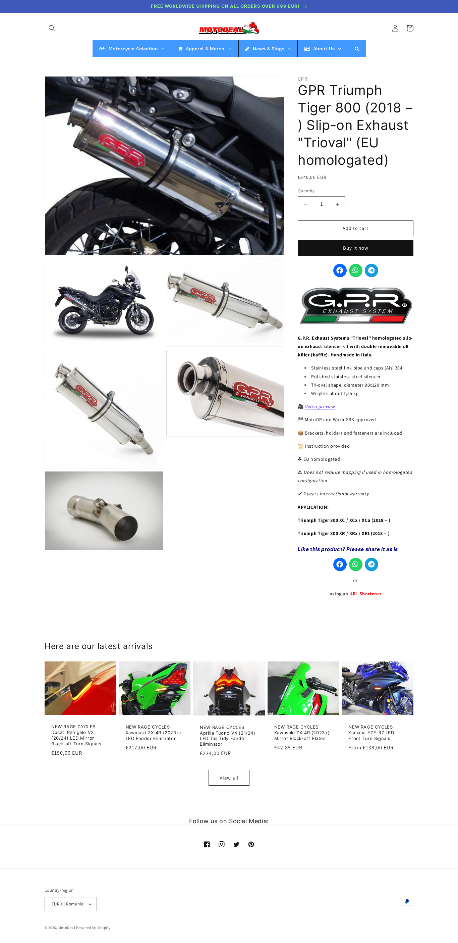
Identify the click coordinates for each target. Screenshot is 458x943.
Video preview (320, 407)
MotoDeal (66, 927)
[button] (52, 28)
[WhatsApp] (355, 271)
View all (229, 778)
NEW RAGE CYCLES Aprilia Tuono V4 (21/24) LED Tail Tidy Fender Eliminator (227, 736)
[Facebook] (340, 271)
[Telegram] (371, 271)
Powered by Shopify (93, 927)
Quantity (306, 191)
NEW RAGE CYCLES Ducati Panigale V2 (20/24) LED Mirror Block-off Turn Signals (76, 735)
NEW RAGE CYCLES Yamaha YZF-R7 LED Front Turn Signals (371, 732)
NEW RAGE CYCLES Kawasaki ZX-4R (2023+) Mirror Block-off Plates (302, 732)
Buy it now (355, 248)
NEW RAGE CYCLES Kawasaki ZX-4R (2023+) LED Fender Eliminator (153, 732)
